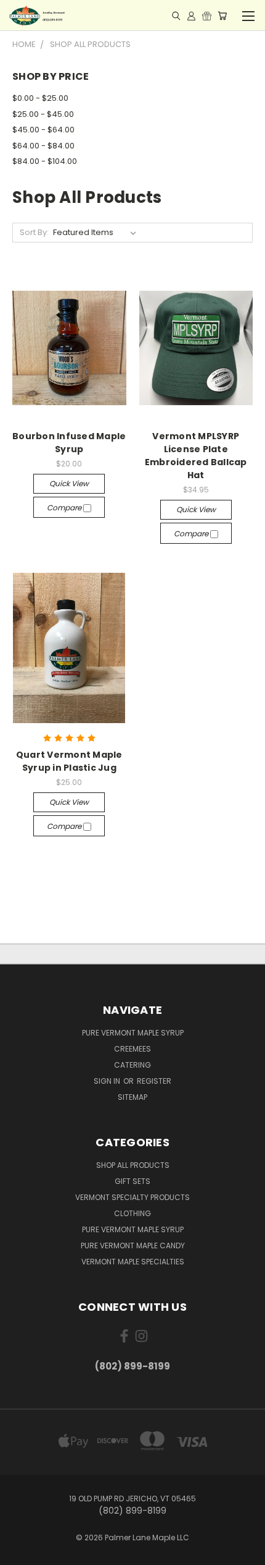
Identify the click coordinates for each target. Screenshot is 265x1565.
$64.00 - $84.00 (43, 146)
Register (154, 1081)
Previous (19, 1552)
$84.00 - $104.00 (44, 161)
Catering (132, 1065)
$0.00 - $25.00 (40, 98)
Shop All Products (132, 1165)
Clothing (132, 1213)
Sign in (108, 1081)
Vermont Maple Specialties (132, 1261)
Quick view (69, 483)
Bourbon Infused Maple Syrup (69, 442)
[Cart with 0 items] (222, 15)
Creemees (132, 1049)
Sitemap (132, 1097)
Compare (65, 507)
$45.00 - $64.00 (43, 129)
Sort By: (34, 232)
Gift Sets (132, 1181)
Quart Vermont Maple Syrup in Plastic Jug (69, 761)
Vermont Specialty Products (132, 1197)
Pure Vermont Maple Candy (133, 1245)
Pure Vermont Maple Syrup (133, 1032)
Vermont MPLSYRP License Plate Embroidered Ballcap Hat (196, 455)
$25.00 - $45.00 (43, 114)
